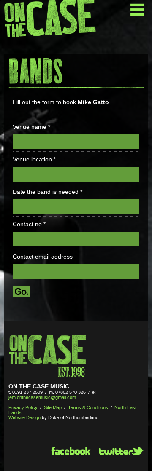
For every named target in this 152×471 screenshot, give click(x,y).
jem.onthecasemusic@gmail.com (42, 397)
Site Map (53, 407)
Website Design (24, 417)
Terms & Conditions (88, 407)
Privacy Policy (23, 407)
